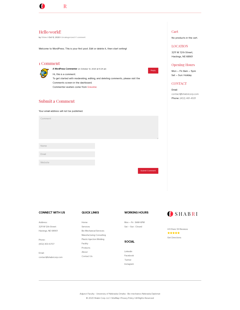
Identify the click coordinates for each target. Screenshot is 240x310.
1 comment (80, 37)
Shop (158, 17)
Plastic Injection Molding (93, 239)
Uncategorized (67, 37)
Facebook (129, 255)
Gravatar (92, 87)
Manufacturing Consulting (94, 235)
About (114, 17)
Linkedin (128, 251)
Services (72, 17)
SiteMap (115, 298)
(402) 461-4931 (188, 98)
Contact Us (137, 17)
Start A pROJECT (186, 5)
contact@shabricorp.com (185, 94)
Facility (93, 17)
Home (51, 17)
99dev (44, 37)
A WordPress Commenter (65, 69)
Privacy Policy (127, 298)
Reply (153, 70)
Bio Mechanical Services (93, 231)
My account (181, 17)
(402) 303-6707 (165, 5)
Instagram (129, 264)
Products (86, 248)
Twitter (127, 260)
